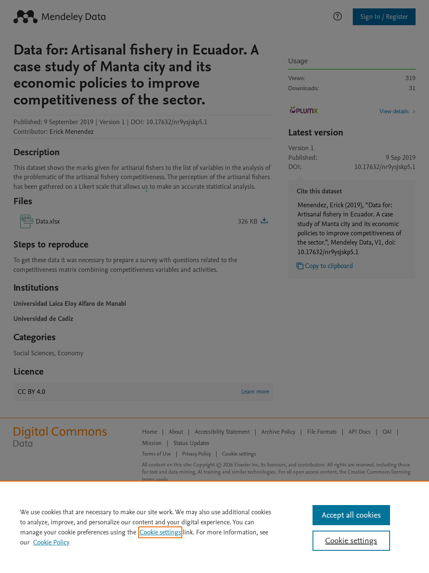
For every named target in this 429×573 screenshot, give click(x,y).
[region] (214, 527)
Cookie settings (160, 532)
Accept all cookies (351, 515)
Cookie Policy (51, 542)
